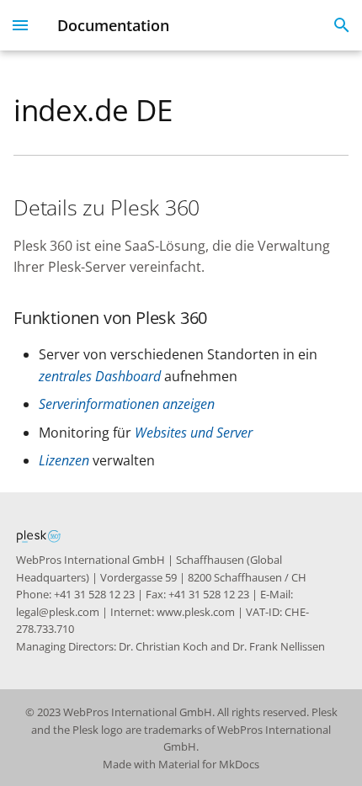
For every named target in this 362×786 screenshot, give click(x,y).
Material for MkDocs (208, 764)
